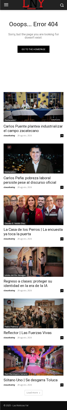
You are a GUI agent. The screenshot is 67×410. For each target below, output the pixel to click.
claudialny (9, 135)
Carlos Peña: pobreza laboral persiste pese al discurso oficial (30, 180)
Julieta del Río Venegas (15, 275)
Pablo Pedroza (11, 326)
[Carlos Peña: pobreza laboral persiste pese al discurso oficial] (33, 159)
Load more (32, 392)
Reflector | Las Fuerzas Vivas (28, 333)
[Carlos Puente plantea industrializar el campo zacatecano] (33, 107)
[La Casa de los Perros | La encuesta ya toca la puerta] (33, 210)
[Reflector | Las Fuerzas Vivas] (33, 313)
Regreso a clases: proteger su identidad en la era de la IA (28, 283)
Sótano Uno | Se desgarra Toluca (31, 380)
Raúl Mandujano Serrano (16, 374)
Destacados (10, 120)
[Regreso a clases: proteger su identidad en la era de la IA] (33, 262)
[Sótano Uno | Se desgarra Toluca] (33, 361)
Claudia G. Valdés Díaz (15, 223)
